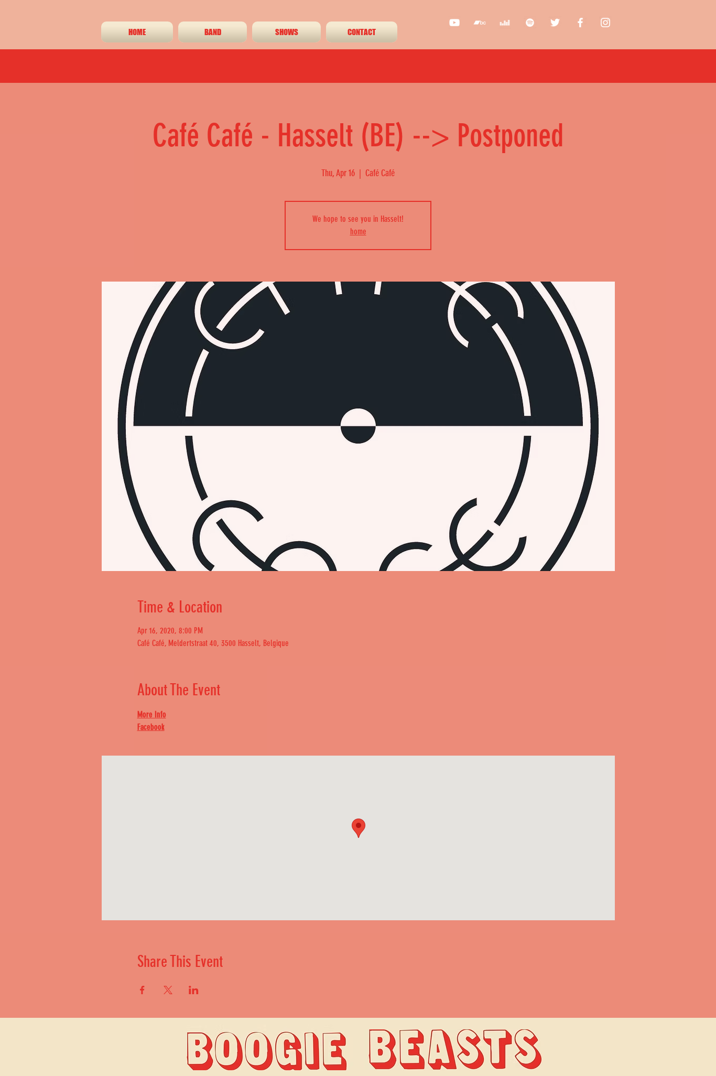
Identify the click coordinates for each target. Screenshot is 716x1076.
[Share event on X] (168, 990)
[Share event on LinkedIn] (194, 990)
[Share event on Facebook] (142, 990)
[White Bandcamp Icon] (479, 22)
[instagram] (605, 22)
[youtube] (454, 22)
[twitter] (555, 22)
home (358, 231)
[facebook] (580, 22)
